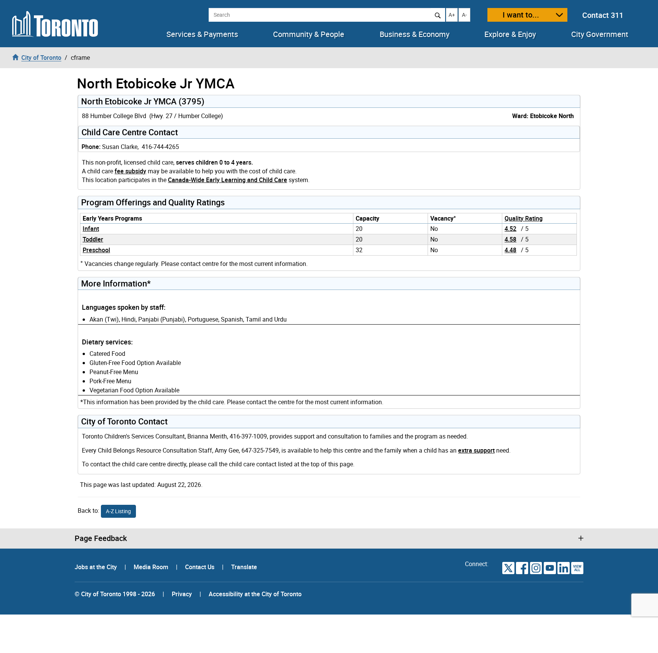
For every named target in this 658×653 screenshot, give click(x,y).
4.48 (510, 250)
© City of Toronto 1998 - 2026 (115, 594)
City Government (599, 34)
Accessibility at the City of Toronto (255, 594)
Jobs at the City (96, 567)
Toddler (93, 239)
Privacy (182, 594)
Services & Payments (202, 34)
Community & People (308, 34)
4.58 (510, 239)
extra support (476, 450)
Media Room (152, 567)
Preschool (96, 250)
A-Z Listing (118, 511)
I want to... (521, 15)
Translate (244, 567)
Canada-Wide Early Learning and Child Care (227, 180)
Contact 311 (602, 15)
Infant (91, 228)
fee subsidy (130, 171)
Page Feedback (101, 538)
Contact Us (200, 567)
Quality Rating (524, 218)
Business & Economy (414, 34)
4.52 (510, 228)
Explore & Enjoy (510, 34)
